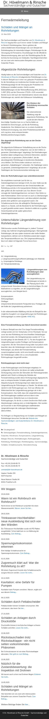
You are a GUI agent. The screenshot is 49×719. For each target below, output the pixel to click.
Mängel (4, 439)
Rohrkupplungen (34, 439)
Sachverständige (41, 442)
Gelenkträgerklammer (39, 433)
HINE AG (30, 317)
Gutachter (4, 436)
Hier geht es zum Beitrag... (19, 654)
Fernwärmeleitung (23, 433)
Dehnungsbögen (10, 433)
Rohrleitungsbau (28, 442)
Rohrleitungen (15, 442)
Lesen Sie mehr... (26, 573)
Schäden (4, 445)
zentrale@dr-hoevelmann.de (11, 470)
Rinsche (11, 439)
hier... (23, 608)
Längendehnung (37, 436)
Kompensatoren (25, 436)
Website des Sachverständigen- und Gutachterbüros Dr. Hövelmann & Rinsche (22, 420)
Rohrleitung (5, 442)
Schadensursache (15, 445)
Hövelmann (13, 436)
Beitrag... (13, 592)
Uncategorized (9, 430)
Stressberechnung (30, 445)
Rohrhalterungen (21, 439)
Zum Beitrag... (16, 534)
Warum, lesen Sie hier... (23, 508)
